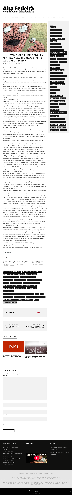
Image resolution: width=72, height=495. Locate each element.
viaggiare (61, 127)
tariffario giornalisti (57, 119)
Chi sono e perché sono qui (7, 1)
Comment (5, 375)
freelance (53, 61)
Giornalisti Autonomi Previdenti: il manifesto (12, 355)
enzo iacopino (55, 44)
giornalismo (54, 64)
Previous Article (13, 324)
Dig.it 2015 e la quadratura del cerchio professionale (38, 260)
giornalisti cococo (56, 73)
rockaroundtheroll (21, 17)
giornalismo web (32, 288)
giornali (63, 61)
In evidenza (41, 1)
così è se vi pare (51, 17)
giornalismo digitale (30, 285)
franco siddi (62, 59)
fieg (52, 56)
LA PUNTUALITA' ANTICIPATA (12, 327)
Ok (33, 493)
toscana (53, 124)
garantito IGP (4, 3)
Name (4, 401)
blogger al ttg (7, 274)
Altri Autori (48, 1)
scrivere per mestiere (8, 17)
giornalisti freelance (57, 78)
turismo (62, 124)
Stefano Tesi (6, 63)
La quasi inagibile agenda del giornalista (35, 357)
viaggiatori (54, 130)
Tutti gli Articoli (29, 1)
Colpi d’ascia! (55, 1)
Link (36, 1)
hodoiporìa (31, 17)
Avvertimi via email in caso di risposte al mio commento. (19, 422)
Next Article (36, 324)
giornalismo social (21, 288)
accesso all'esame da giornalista (11, 271)
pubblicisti (54, 109)
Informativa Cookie (36, 484)
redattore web (7, 299)
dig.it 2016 (6, 282)
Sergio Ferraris (17, 299)
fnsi (52, 59)
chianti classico (55, 35)
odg (62, 98)
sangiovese (54, 116)
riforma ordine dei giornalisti (58, 113)
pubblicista (30, 296)
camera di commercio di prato (10, 277)
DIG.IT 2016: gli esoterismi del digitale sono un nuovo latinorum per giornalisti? (9, 261)
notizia (34, 101)
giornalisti (54, 67)
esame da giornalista (16, 282)
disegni (53, 41)
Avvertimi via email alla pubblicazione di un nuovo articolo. (21, 425)
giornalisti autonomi (57, 70)
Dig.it (31, 77)
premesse (15, 195)
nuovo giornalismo (20, 296)
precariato (54, 106)
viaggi (53, 127)
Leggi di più (37, 493)
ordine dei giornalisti (57, 101)
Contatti (11, 3)
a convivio (38, 17)
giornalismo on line (8, 288)
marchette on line (8, 296)
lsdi (42, 294)
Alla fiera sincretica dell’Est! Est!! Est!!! (11, 458)
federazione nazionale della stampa (57, 53)
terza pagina (60, 17)
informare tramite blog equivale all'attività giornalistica (18, 294)
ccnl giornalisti (55, 32)
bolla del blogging (31, 274)
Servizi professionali (19, 1)
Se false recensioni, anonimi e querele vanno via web (23, 260)
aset (52, 27)
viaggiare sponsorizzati (9, 302)
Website (5, 414)
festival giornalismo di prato (31, 282)
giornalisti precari (8, 291)
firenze (60, 56)
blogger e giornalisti (18, 274)
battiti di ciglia (7, 20)
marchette (54, 98)
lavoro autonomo (56, 95)
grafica (53, 87)
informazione (54, 90)
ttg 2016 (36, 299)
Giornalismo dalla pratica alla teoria (13, 285)
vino (63, 130)
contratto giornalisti (57, 38)
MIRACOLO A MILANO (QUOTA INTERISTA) (35, 327)
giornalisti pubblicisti (57, 84)
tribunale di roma (27, 299)
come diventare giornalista (28, 277)
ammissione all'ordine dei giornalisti (32, 271)
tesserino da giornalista (57, 121)
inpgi (37, 294)
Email (4, 407)
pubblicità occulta (40, 296)
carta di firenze (55, 30)
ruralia (44, 17)
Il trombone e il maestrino (9, 462)
